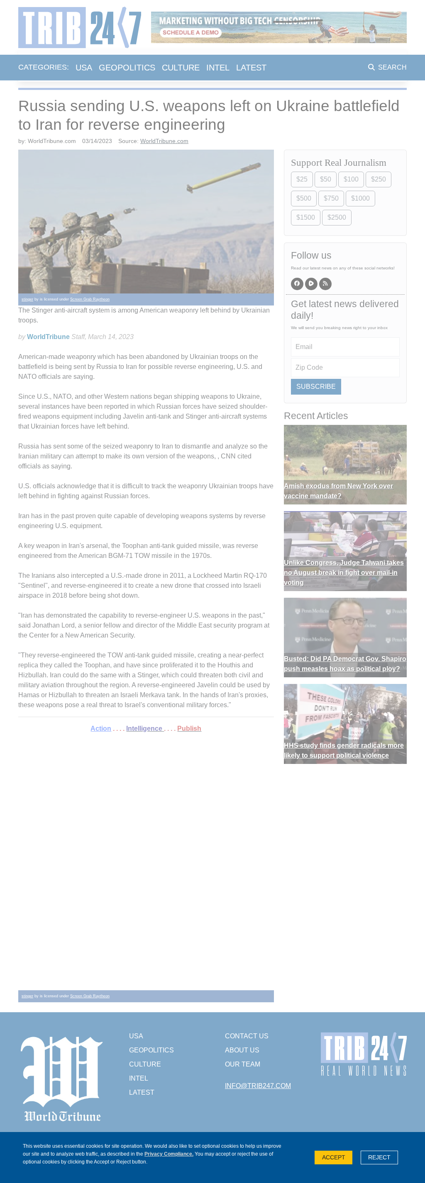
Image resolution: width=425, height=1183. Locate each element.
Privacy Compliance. (168, 1154)
